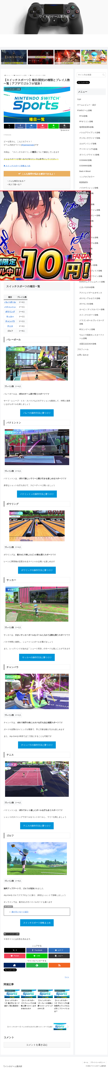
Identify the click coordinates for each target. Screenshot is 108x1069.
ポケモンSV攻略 (86, 304)
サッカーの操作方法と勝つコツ (37, 657)
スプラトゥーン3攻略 (88, 265)
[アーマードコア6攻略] (67, 57)
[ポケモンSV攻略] (94, 57)
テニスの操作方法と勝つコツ (37, 826)
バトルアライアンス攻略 (89, 133)
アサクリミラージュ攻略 (89, 210)
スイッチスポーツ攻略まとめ (37, 923)
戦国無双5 (83, 182)
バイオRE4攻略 (85, 226)
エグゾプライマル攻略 (88, 237)
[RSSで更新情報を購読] (59, 965)
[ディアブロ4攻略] (40, 57)
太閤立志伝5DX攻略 (87, 344)
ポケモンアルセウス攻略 (89, 298)
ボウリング (10, 312)
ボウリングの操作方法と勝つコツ (37, 570)
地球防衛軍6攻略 (86, 127)
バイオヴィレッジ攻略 (88, 188)
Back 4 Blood (84, 171)
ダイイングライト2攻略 (89, 155)
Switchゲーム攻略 (84, 254)
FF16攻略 (83, 116)
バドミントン (10, 307)
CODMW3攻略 (85, 166)
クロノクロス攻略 (86, 204)
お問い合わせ (83, 355)
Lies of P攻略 (84, 232)
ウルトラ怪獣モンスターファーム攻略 (91, 336)
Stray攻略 (83, 199)
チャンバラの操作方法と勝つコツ (37, 745)
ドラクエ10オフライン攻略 (90, 276)
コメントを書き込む (37, 1044)
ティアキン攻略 (86, 260)
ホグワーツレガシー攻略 (89, 215)
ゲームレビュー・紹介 (86, 105)
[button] (64, 126)
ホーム (86, 1062)
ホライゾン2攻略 (86, 193)
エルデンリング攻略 (87, 144)
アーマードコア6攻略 (88, 149)
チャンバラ (10, 321)
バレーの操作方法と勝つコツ (37, 413)
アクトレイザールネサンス (90, 293)
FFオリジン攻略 (86, 121)
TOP (79, 99)
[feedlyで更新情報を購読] (37, 965)
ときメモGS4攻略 (86, 287)
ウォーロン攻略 (86, 249)
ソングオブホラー (86, 177)
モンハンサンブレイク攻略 (90, 271)
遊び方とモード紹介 (20, 912)
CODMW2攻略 (85, 160)
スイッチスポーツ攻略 (12, 934)
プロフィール (83, 349)
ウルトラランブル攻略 (88, 243)
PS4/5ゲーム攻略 (84, 110)
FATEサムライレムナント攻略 (92, 282)
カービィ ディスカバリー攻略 (92, 309)
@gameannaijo (27, 145)
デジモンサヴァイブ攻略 (89, 138)
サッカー (10, 316)
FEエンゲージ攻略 (87, 329)
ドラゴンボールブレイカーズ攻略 (91, 322)
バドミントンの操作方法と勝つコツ (37, 494)
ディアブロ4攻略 (86, 221)
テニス (10, 326)
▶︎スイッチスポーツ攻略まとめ (17, 166)
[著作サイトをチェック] (14, 965)
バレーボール (10, 302)
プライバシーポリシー (97, 1062)
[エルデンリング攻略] (14, 57)
